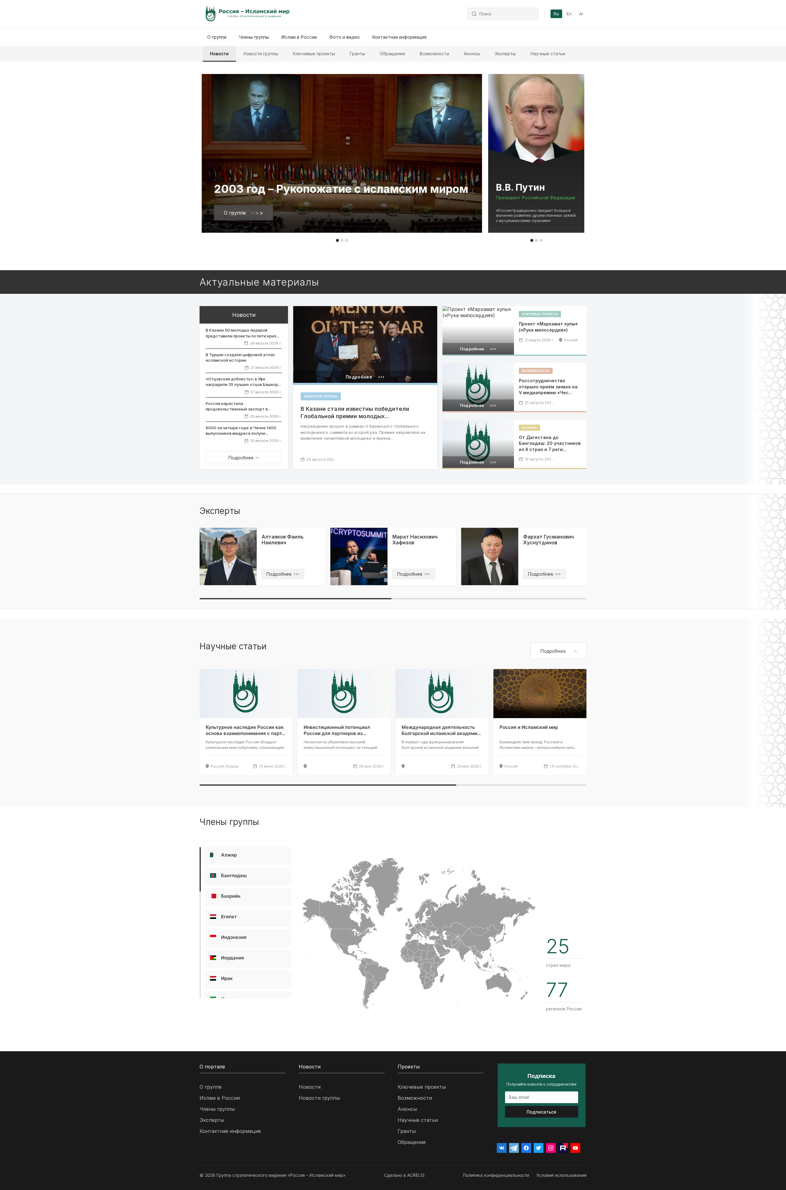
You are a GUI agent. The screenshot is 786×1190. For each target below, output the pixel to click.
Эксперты (505, 53)
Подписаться (541, 1111)
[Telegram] (514, 1148)
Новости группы (260, 53)
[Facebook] (526, 1148)
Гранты (357, 53)
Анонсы (472, 53)
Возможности (434, 53)
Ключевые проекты (314, 53)
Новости (219, 53)
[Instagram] (551, 1148)
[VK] (502, 1148)
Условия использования (561, 1175)
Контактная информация (399, 37)
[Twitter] (538, 1148)
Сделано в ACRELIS (404, 1175)
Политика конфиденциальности (496, 1175)
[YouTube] (575, 1148)
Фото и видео (344, 37)
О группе (217, 37)
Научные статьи (548, 53)
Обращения (392, 53)
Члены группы (254, 37)
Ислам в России (299, 37)
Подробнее (243, 457)
